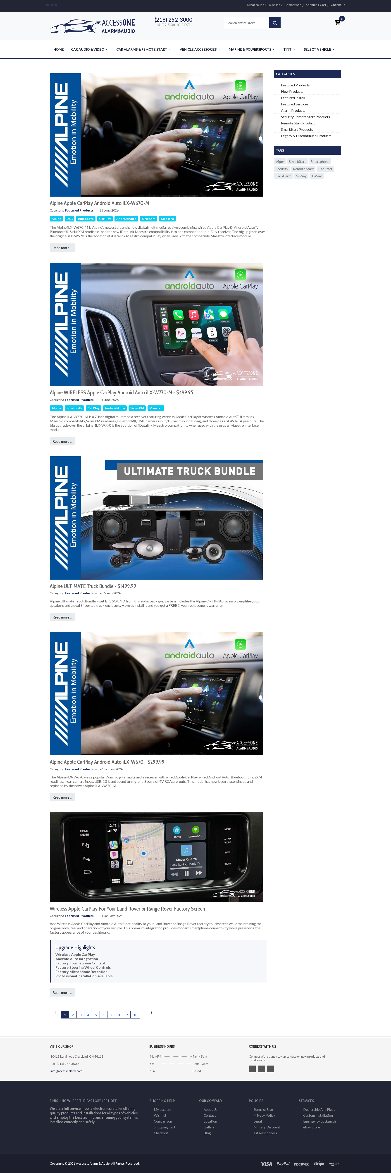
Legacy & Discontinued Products (306, 135)
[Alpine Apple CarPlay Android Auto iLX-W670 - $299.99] (156, 693)
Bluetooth (86, 219)
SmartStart (297, 161)
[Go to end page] (149, 1012)
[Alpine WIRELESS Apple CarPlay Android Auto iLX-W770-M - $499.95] (156, 324)
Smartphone (320, 161)
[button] (90, 49)
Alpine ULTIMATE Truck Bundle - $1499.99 (93, 586)
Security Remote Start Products (305, 116)
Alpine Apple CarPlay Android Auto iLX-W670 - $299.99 (107, 762)
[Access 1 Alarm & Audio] (95, 25)
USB (70, 219)
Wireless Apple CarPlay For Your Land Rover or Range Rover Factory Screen (127, 908)
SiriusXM (148, 219)
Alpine (56, 219)
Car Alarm (283, 176)
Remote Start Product (298, 123)
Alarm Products (293, 110)
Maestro (167, 219)
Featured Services (294, 104)
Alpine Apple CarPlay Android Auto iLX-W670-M (99, 203)
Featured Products (79, 210)
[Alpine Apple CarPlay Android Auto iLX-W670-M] (156, 134)
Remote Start (303, 169)
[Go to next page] (143, 1012)
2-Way (301, 176)
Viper (280, 161)
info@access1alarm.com (66, 1071)
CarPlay (105, 219)
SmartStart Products (297, 129)
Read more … (62, 247)
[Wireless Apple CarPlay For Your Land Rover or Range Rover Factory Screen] (156, 856)
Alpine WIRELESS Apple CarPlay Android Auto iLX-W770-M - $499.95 (121, 392)
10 (135, 1015)
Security (282, 169)
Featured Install (293, 97)
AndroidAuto (126, 219)
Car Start (325, 169)
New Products (292, 91)
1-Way (316, 176)
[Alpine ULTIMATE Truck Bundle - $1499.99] (156, 517)
